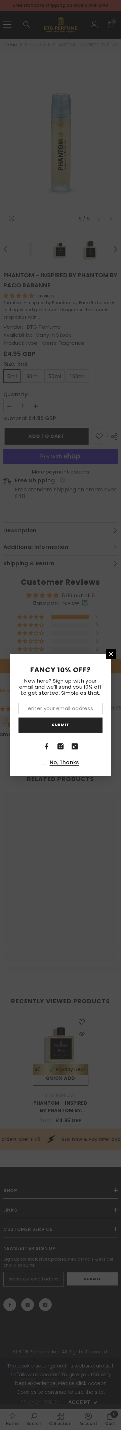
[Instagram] (60, 746)
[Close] (111, 654)
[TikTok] (75, 746)
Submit (60, 724)
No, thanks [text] (64, 762)
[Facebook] (46, 746)
